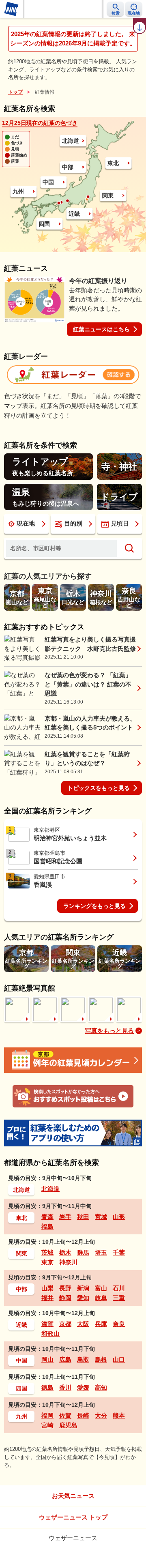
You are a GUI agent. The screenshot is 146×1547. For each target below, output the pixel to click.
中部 (67, 167)
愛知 (83, 1297)
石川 (119, 1288)
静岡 (65, 1297)
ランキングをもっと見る (94, 906)
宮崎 (47, 1425)
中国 (48, 182)
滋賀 (47, 1323)
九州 (18, 191)
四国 (44, 224)
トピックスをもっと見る (98, 788)
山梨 (47, 1288)
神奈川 (68, 1262)
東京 (47, 1262)
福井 (47, 1297)
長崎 (83, 1415)
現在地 (26, 523)
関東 (108, 195)
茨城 (47, 1252)
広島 (65, 1359)
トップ (15, 92)
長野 (65, 1288)
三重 (119, 1297)
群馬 (83, 1252)
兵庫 (101, 1323)
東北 (113, 163)
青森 (47, 1216)
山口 (119, 1359)
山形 (119, 1216)
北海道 (70, 140)
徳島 (47, 1387)
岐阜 (101, 1297)
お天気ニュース (73, 1495)
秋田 (83, 1216)
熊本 (119, 1415)
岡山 (47, 1359)
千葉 (119, 1252)
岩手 (65, 1216)
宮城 (101, 1216)
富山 (101, 1288)
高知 (101, 1387)
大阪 (83, 1323)
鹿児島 (68, 1425)
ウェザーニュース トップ (73, 1517)
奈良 (119, 1323)
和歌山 (50, 1333)
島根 (101, 1359)
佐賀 (65, 1415)
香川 (65, 1387)
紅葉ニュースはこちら (101, 329)
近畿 (74, 213)
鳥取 (83, 1359)
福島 (47, 1226)
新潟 (83, 1288)
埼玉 (101, 1252)
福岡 (47, 1415)
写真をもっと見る (109, 1030)
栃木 (65, 1252)
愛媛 (83, 1387)
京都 (65, 1323)
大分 (101, 1415)
